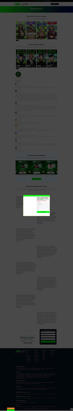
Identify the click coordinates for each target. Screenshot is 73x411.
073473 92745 (11, 408)
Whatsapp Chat (11, 410)
